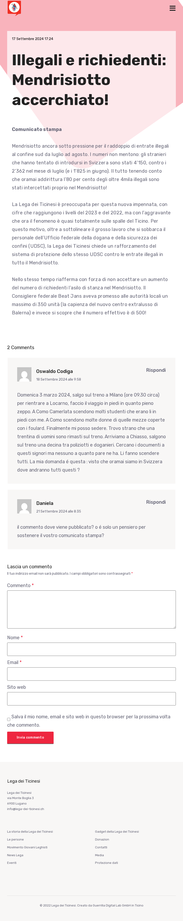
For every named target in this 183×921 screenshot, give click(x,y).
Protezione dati (106, 863)
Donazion (102, 839)
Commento (20, 585)
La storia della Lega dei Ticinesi (30, 831)
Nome (15, 637)
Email (14, 662)
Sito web (16, 687)
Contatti (101, 847)
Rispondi (156, 370)
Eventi (11, 863)
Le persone (15, 839)
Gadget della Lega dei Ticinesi (117, 831)
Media (99, 855)
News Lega (15, 855)
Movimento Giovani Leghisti (27, 847)
